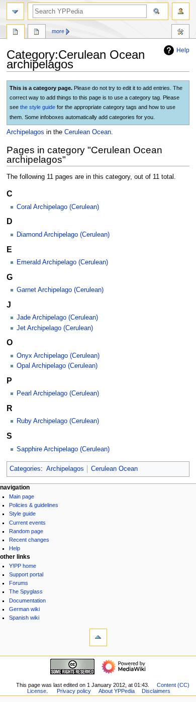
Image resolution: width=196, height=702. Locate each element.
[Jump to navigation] (15, 11)
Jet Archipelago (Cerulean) (55, 328)
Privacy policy (74, 691)
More (58, 31)
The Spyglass (26, 591)
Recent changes (29, 540)
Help (182, 50)
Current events (27, 523)
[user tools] (180, 11)
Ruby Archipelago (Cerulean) (58, 421)
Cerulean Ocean (87, 132)
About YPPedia (117, 691)
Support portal (26, 574)
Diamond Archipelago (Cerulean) (63, 234)
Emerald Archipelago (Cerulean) (62, 262)
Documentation (27, 600)
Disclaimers (156, 691)
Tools (180, 33)
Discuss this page (36, 33)
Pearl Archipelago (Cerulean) (58, 393)
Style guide (22, 514)
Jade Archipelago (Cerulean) (57, 317)
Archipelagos (25, 132)
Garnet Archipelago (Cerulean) (60, 289)
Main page (21, 496)
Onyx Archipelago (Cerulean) (58, 355)
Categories (25, 468)
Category (15, 33)
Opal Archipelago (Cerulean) (57, 365)
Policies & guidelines (33, 505)
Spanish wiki (24, 618)
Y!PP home (22, 566)
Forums (18, 583)
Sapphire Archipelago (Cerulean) (63, 449)
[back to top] (98, 637)
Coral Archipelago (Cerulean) (58, 207)
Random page (26, 531)
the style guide (37, 107)
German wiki (24, 609)
